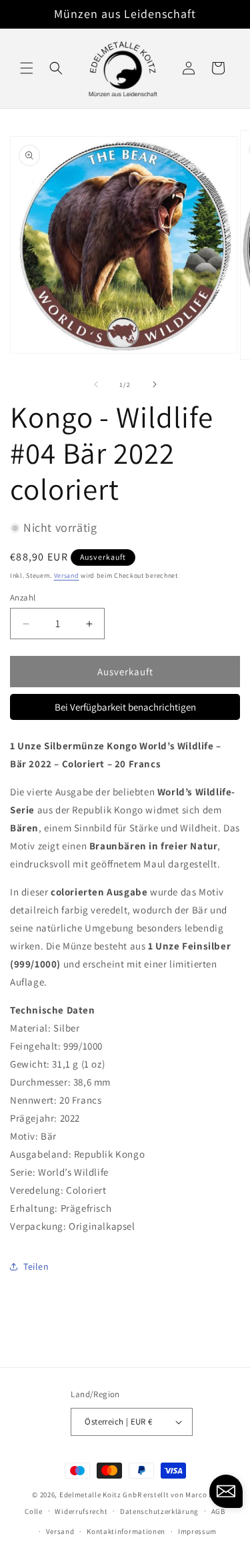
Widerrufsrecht (81, 1511)
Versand (66, 575)
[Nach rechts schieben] (154, 384)
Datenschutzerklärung (159, 1511)
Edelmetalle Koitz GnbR (100, 1494)
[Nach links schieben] (96, 384)
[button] (26, 68)
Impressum (197, 1531)
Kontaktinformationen (126, 1531)
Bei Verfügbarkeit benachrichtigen (125, 707)
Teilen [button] (36, 1266)
